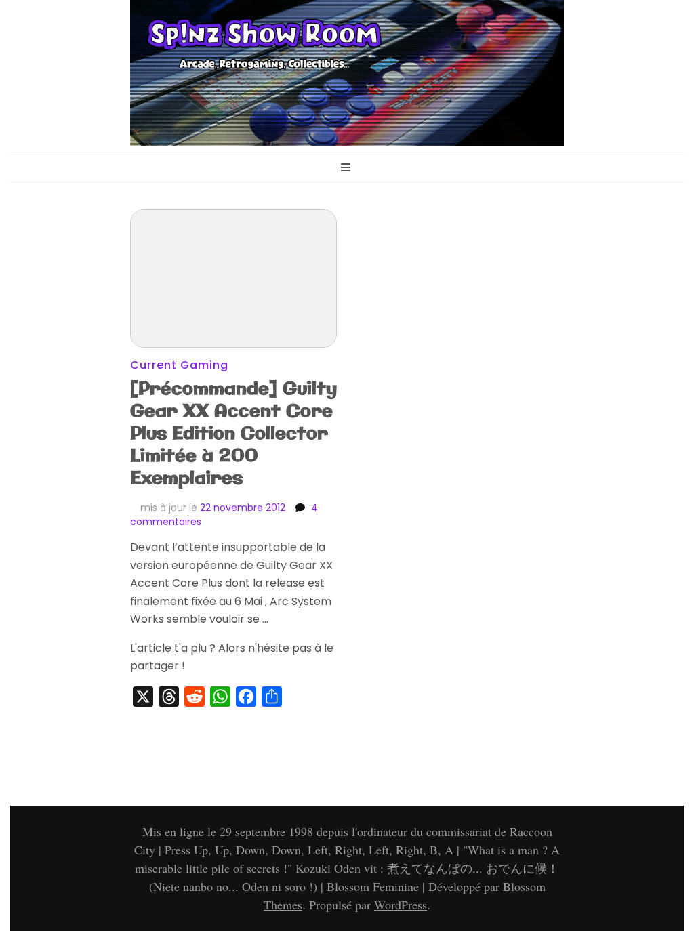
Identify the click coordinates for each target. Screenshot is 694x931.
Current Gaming (179, 365)
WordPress (400, 904)
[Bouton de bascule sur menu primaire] (347, 168)
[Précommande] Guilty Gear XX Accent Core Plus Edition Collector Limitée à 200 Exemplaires (233, 434)
